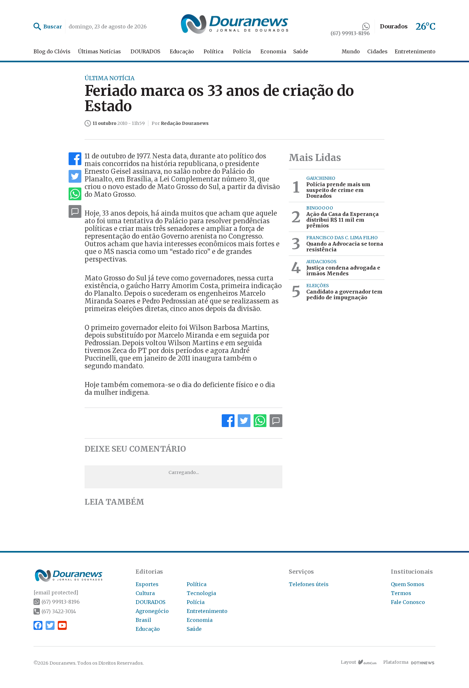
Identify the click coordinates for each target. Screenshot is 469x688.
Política (213, 51)
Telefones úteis (309, 584)
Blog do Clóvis (52, 51)
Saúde (300, 51)
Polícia (242, 51)
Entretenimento (415, 51)
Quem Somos (407, 584)
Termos (401, 593)
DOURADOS (145, 51)
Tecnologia (201, 593)
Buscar (52, 26)
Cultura (145, 593)
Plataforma (395, 662)
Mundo (351, 51)
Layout (348, 662)
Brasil (143, 620)
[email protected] (56, 592)
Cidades (377, 51)
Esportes (147, 584)
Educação (182, 51)
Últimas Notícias (99, 51)
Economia (273, 51)
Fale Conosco (408, 602)
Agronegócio (152, 611)
